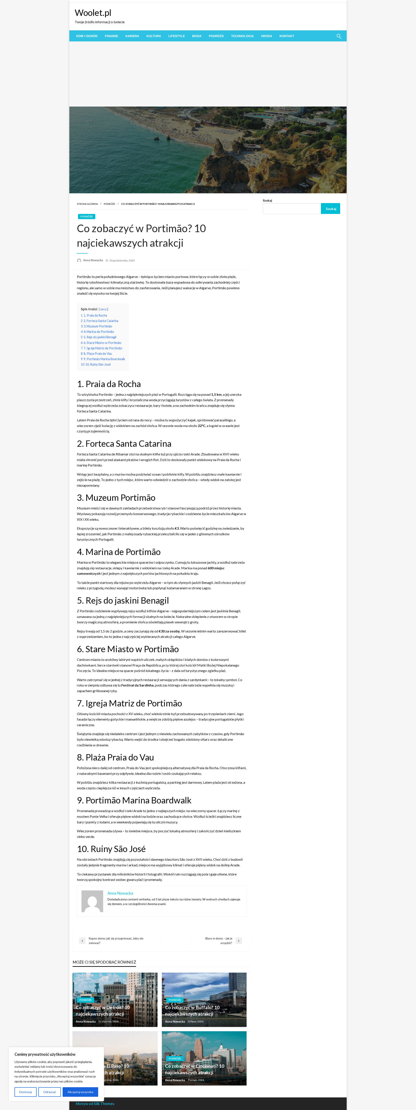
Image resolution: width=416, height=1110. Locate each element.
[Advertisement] (208, 74)
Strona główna (87, 203)
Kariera (132, 36)
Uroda (266, 36)
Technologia (242, 36)
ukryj (103, 309)
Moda (197, 36)
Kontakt (287, 36)
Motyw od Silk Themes (95, 1103)
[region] (56, 1074)
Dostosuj (25, 1092)
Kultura (153, 36)
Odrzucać (49, 1092)
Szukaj (267, 200)
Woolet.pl (93, 12)
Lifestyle (176, 36)
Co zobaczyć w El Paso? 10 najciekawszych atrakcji (102, 1069)
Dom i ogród (87, 36)
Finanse (111, 36)
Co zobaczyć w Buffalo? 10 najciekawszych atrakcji (192, 1010)
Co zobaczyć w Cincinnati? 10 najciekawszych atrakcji (194, 1069)
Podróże (216, 36)
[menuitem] (87, 36)
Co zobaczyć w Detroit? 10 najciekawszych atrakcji (103, 1010)
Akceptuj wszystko (80, 1092)
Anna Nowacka (93, 260)
